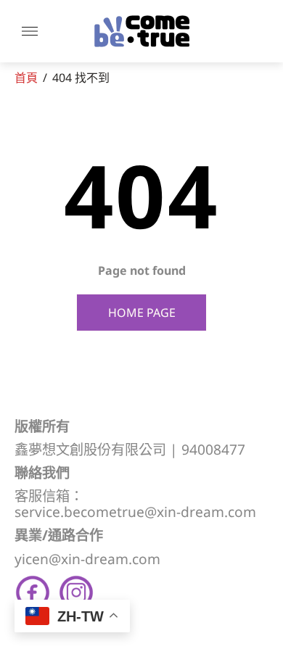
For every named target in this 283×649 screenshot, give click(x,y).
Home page (142, 313)
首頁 (26, 78)
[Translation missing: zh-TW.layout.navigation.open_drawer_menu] (30, 31)
